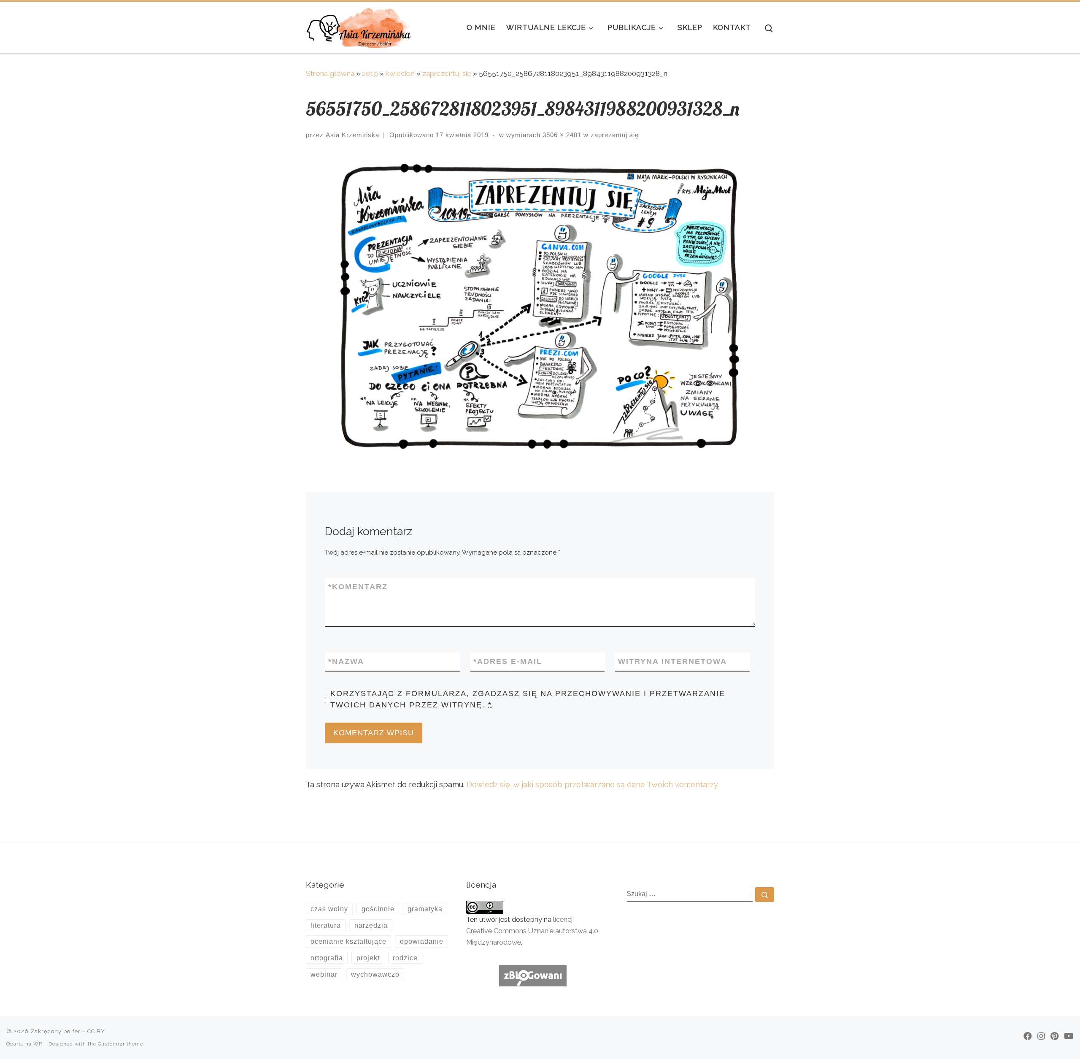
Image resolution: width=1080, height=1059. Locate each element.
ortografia (326, 957)
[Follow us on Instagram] (1041, 1036)
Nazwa (346, 661)
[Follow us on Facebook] (1027, 1036)
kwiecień (400, 73)
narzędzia (371, 925)
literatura (325, 925)
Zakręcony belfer (55, 1031)
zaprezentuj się (446, 73)
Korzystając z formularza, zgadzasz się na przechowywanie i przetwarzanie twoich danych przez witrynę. (527, 699)
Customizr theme (120, 1044)
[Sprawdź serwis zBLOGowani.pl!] (533, 975)
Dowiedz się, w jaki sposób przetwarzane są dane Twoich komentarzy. (593, 784)
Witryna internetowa (672, 661)
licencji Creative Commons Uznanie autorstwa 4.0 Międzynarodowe (532, 930)
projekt (368, 957)
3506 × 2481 (560, 134)
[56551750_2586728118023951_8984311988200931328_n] (540, 307)
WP (37, 1044)
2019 (370, 73)
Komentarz (358, 586)
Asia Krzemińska (352, 134)
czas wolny (329, 909)
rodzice (405, 957)
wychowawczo (375, 974)
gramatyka (425, 909)
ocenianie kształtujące (348, 941)
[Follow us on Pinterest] (1054, 1036)
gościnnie (378, 909)
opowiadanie (421, 941)
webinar (324, 974)
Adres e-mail (507, 661)
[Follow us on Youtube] (1069, 1036)
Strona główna (330, 73)
